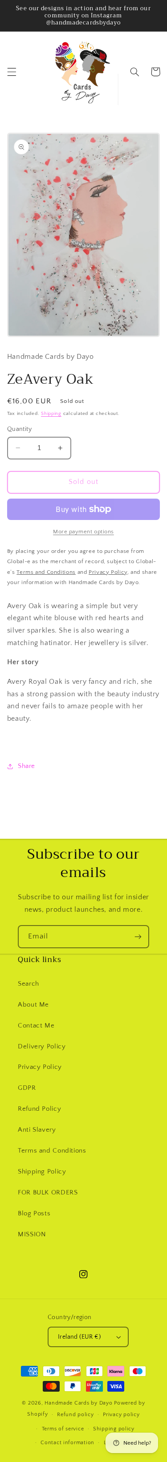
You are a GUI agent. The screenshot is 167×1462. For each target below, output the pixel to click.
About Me (33, 1004)
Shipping (51, 413)
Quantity (19, 429)
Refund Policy (39, 1109)
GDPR (27, 1088)
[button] (11, 71)
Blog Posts (34, 1213)
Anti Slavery (37, 1129)
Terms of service (63, 1429)
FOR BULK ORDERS (47, 1192)
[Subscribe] (138, 936)
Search (28, 983)
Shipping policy (113, 1429)
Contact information (67, 1443)
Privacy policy (121, 1414)
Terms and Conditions (52, 1150)
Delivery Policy (41, 1046)
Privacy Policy (40, 1067)
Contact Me (36, 1025)
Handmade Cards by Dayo (78, 1403)
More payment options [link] (83, 531)
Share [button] (26, 766)
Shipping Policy (42, 1171)
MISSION (32, 1234)
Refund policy (75, 1414)
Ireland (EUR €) (79, 1336)
